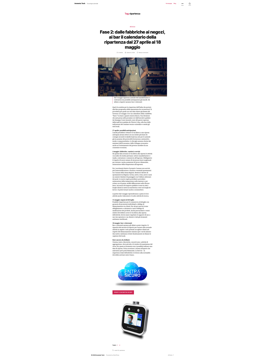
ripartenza (122, 350)
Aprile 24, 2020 (131, 52)
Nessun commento (143, 52)
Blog (175, 3)
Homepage (169, 3)
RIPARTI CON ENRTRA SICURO (123, 292)
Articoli (132, 26)
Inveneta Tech (80, 3)
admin (121, 52)
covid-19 (116, 350)
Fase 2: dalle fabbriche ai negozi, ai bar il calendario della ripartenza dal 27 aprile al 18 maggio (132, 39)
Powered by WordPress (112, 355)
